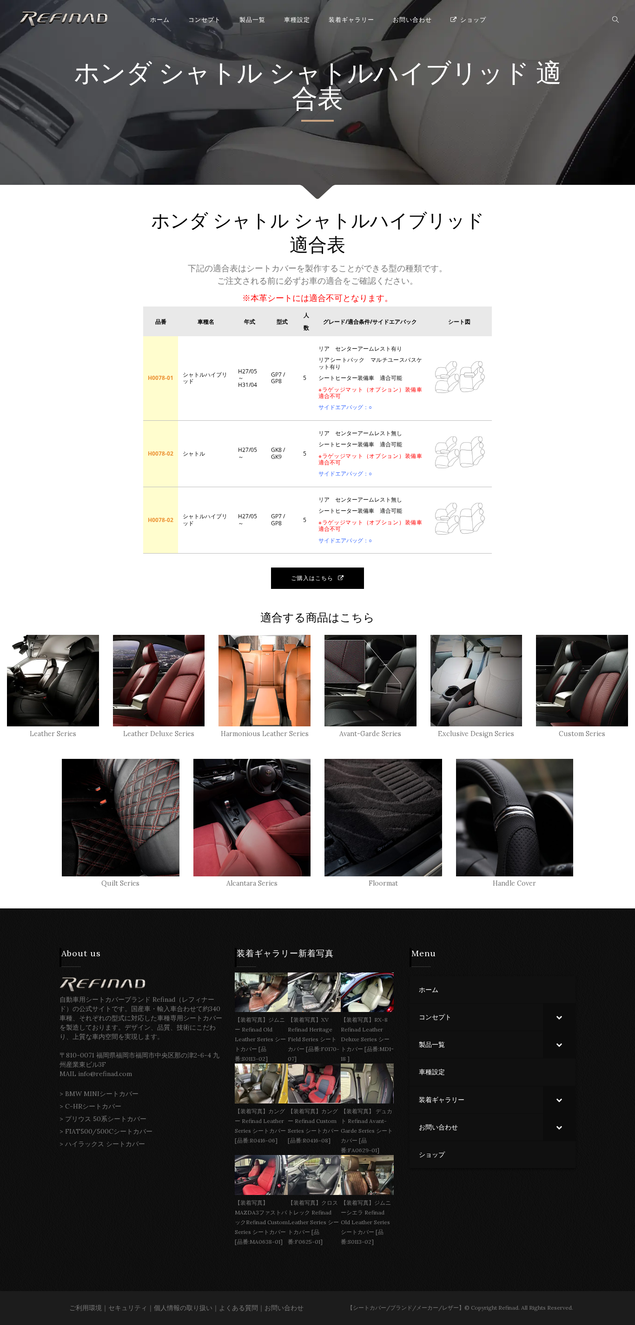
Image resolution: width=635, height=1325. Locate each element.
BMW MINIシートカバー (102, 1094)
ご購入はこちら (312, 577)
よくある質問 (238, 1308)
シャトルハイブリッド (399, 73)
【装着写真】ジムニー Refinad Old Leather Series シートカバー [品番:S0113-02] (260, 1039)
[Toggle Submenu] (559, 1017)
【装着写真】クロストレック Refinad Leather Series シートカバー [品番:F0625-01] (313, 1222)
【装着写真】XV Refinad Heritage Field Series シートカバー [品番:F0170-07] (313, 1039)
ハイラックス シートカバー (105, 1144)
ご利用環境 (85, 1308)
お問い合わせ (284, 1308)
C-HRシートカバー (93, 1106)
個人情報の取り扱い (183, 1308)
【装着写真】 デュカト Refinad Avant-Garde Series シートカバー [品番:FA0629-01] (367, 1131)
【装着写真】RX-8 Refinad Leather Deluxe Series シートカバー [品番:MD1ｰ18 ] (367, 1039)
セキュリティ (127, 1308)
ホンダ (113, 73)
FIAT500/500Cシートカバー (108, 1131)
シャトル (211, 73)
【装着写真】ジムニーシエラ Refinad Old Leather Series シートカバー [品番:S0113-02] (366, 1222)
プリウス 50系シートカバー (105, 1119)
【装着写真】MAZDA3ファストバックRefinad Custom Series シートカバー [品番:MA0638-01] (261, 1222)
